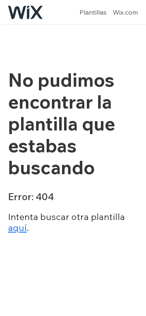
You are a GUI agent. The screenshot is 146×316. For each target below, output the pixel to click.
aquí (17, 227)
